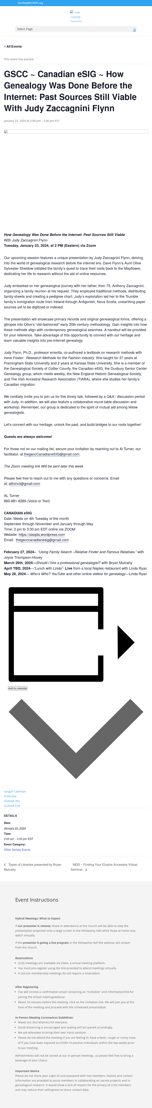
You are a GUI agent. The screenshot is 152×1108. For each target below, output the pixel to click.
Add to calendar (17, 688)
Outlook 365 (12, 801)
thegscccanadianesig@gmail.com (42, 539)
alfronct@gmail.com (24, 483)
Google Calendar (15, 791)
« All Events (13, 46)
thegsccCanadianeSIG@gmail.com (51, 453)
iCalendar (10, 796)
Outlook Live (12, 806)
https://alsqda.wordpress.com (42, 534)
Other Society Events (17, 850)
